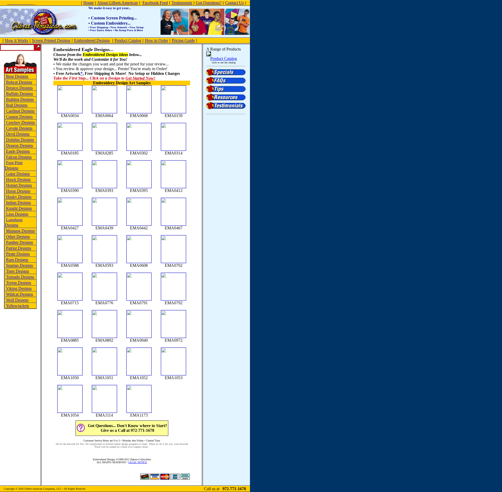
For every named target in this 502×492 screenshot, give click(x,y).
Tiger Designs (17, 271)
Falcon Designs (19, 157)
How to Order (156, 40)
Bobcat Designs (19, 82)
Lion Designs (17, 214)
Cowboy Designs (20, 122)
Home (88, 3)
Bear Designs (17, 76)
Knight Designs (19, 208)
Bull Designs (16, 105)
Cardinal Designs (20, 111)
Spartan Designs (19, 265)
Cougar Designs (19, 116)
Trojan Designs (18, 282)
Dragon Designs (19, 145)
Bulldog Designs (20, 99)
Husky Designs (18, 197)
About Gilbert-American (117, 3)
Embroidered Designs (92, 40)
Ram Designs (17, 259)
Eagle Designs (18, 151)
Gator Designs (18, 174)
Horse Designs (18, 191)
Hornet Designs (19, 185)
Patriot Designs (18, 248)
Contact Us (234, 3)
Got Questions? (208, 3)
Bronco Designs (19, 88)
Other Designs (18, 236)
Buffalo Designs (19, 93)
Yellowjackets (17, 305)
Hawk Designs (18, 179)
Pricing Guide (183, 40)
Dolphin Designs (20, 139)
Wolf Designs (17, 300)
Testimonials (182, 3)
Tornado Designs (20, 277)
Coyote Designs (19, 128)
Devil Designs (18, 134)
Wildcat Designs (19, 294)
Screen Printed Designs (51, 40)
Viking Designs (19, 288)
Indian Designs (18, 202)
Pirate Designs (18, 254)
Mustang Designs (20, 231)
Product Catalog (128, 40)
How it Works (16, 40)
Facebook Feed (155, 3)
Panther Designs (19, 242)
